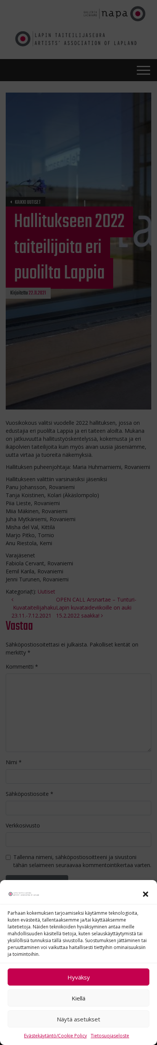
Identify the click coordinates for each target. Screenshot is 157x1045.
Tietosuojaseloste (110, 1035)
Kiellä (78, 998)
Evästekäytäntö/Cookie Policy (55, 1035)
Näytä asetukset (78, 1019)
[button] (145, 893)
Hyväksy (78, 977)
